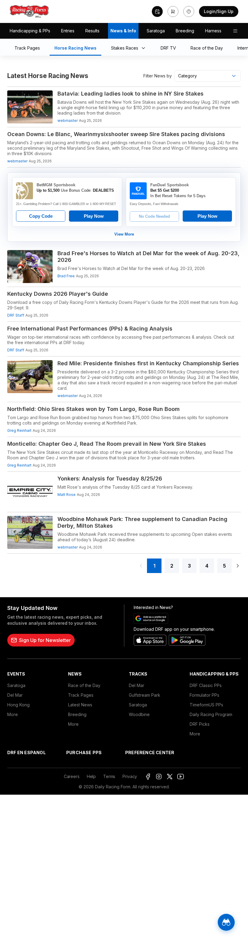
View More (124, 234)
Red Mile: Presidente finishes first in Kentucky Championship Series (148, 363)
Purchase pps (84, 752)
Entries (67, 30)
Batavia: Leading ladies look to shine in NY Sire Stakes (130, 93)
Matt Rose (66, 494)
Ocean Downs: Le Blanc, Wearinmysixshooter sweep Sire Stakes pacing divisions (116, 134)
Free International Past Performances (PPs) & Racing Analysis (89, 328)
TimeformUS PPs (206, 704)
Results (92, 30)
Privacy (129, 776)
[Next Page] (238, 566)
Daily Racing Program (211, 714)
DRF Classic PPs (206, 685)
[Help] (188, 11)
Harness (213, 30)
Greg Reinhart (19, 430)
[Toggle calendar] (157, 11)
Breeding (185, 30)
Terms (109, 776)
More (12, 714)
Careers (72, 776)
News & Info (123, 30)
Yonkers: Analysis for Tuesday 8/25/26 (109, 478)
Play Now (94, 216)
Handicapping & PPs (30, 30)
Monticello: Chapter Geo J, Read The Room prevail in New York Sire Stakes (106, 444)
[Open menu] (235, 31)
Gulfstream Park (144, 695)
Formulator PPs (204, 695)
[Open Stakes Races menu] (144, 48)
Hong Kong (18, 704)
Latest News (80, 704)
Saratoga (156, 30)
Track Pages (80, 695)
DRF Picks (200, 724)
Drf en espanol (26, 752)
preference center (149, 752)
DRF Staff (15, 315)
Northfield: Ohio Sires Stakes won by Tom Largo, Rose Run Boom (93, 409)
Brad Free (66, 276)
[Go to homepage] (29, 11)
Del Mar (15, 695)
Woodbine (139, 714)
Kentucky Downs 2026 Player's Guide (57, 294)
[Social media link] (148, 776)
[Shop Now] (173, 11)
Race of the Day (84, 685)
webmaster (67, 120)
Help (91, 776)
